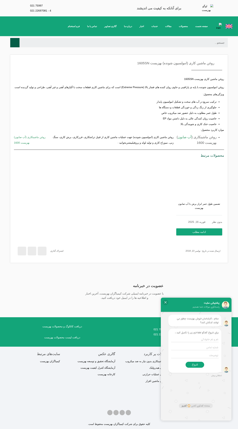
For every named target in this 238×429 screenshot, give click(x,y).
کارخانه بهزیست (106, 374)
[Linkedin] (109, 412)
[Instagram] (122, 412)
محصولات (183, 26)
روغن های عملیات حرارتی (156, 374)
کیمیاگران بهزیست (50, 361)
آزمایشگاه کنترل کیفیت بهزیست (98, 367)
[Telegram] (116, 412)
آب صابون (185, 137)
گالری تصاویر (110, 26)
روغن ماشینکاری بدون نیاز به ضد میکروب (148, 361)
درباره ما (128, 26)
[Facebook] (128, 412)
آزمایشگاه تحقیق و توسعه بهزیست (96, 361)
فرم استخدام (74, 26)
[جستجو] (15, 42)
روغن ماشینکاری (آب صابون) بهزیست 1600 (30, 140)
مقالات (168, 26)
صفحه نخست (201, 26)
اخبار (141, 26)
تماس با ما (92, 26)
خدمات (154, 26)
